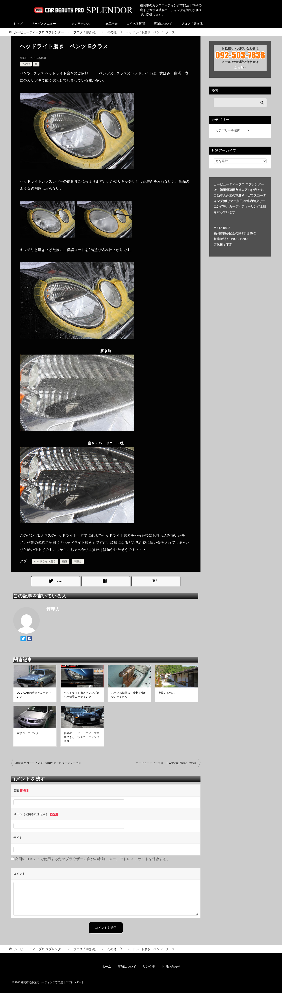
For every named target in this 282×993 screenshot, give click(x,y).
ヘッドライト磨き (45, 561)
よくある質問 (135, 23)
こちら (238, 67)
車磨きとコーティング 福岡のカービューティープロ (48, 763)
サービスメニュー (43, 23)
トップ (17, 23)
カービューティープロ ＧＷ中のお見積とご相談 (166, 763)
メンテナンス (80, 23)
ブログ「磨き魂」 (193, 23)
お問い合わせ (171, 966)
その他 (26, 64)
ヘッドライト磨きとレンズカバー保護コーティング (81, 694)
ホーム (106, 966)
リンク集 (149, 966)
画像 (65, 561)
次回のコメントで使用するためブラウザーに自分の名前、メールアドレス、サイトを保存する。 (92, 859)
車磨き (78, 561)
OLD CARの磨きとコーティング (34, 694)
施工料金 (111, 23)
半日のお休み (166, 692)
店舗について (163, 23)
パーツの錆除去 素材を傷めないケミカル (129, 694)
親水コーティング (28, 733)
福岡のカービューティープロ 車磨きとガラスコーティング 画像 (81, 737)
